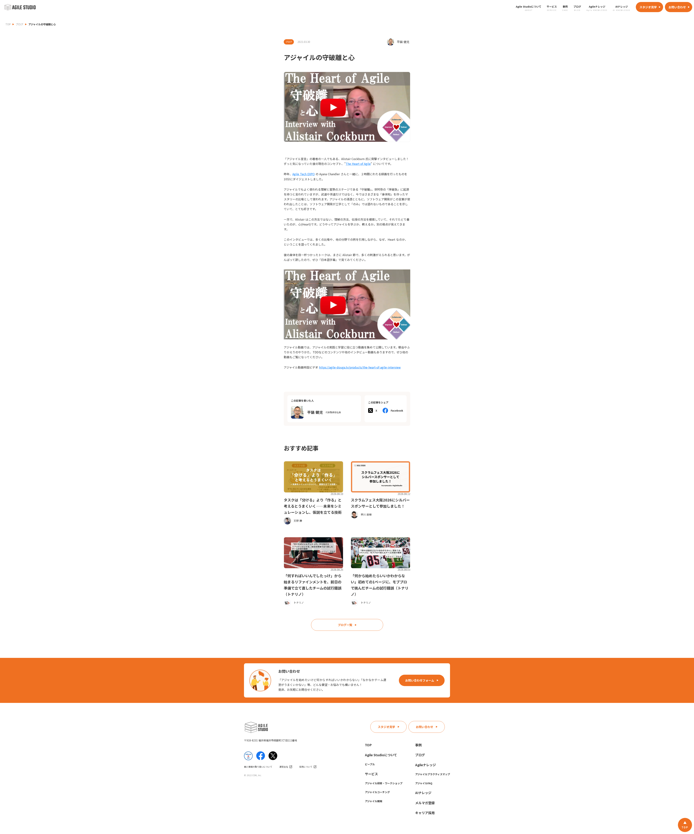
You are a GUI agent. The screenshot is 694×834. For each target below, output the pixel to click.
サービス (371, 773)
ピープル (370, 764)
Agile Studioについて (381, 754)
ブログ (19, 24)
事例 (418, 744)
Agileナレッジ (425, 764)
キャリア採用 (425, 812)
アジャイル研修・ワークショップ (383, 783)
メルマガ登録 (425, 802)
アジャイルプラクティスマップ (432, 774)
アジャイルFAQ (423, 783)
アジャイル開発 (373, 801)
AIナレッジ (423, 792)
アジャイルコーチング (377, 792)
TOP (8, 24)
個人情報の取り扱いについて (258, 766)
